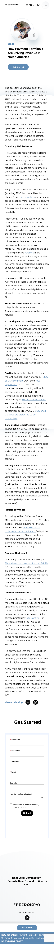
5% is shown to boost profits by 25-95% (26, 563)
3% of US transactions (34, 399)
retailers (29, 252)
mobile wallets (27, 197)
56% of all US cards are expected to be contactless (25, 414)
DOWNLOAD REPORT (12, 941)
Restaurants (32, 617)
